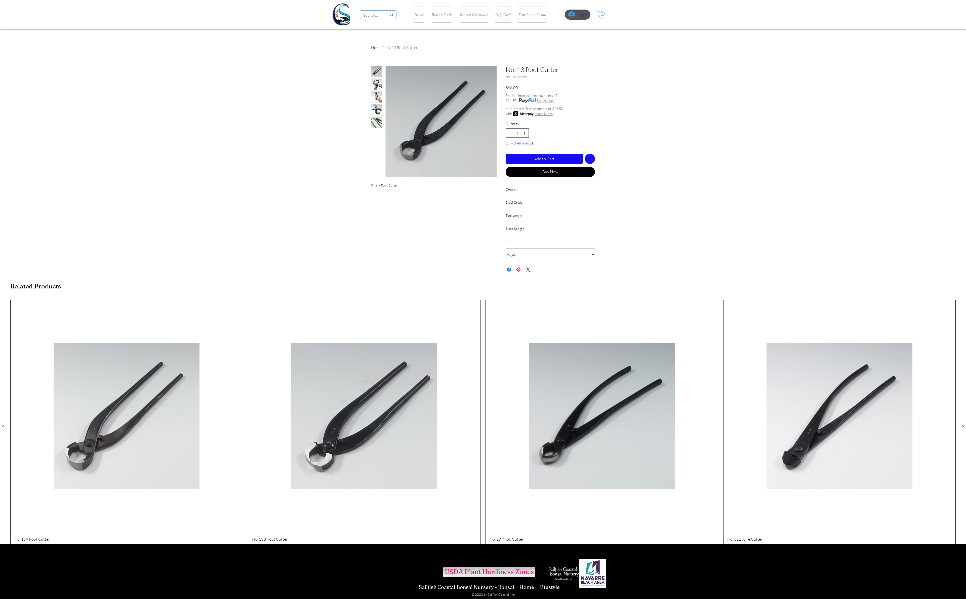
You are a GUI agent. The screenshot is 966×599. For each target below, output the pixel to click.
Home (376, 47)
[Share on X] (528, 270)
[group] (483, 426)
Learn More (546, 100)
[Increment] (525, 133)
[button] (601, 14)
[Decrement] (509, 133)
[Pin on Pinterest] (518, 270)
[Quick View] (127, 416)
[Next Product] (963, 427)
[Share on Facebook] (509, 270)
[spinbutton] (517, 133)
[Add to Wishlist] (590, 159)
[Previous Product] (3, 427)
